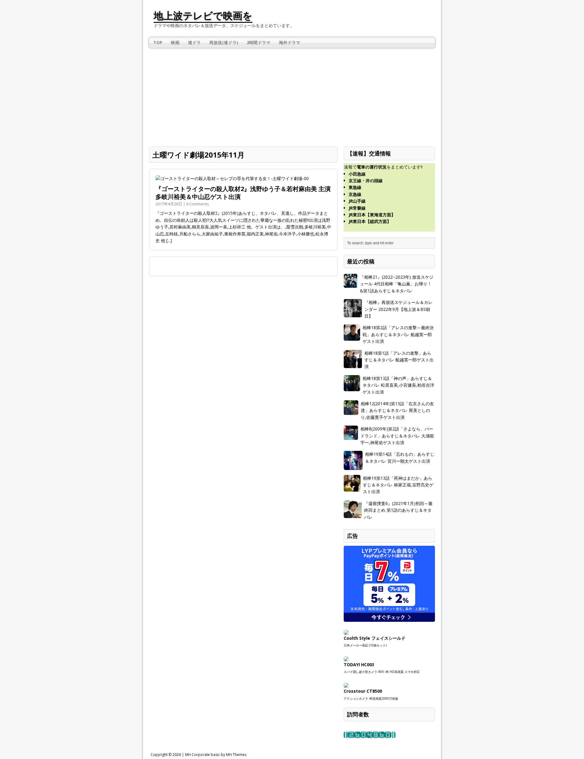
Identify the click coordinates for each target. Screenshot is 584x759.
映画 (175, 42)
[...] (169, 240)
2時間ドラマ (258, 42)
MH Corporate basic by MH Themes (215, 754)
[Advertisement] (292, 93)
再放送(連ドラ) (223, 42)
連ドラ (194, 42)
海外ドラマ (289, 42)
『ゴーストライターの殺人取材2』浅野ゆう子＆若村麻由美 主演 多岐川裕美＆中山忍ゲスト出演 (243, 193)
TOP (157, 42)
